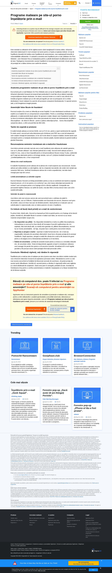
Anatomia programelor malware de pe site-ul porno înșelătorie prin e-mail (34, 71)
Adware (85, 359)
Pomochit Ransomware (24, 355)
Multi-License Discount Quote (67, 3)
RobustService (83, 102)
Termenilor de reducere (29, 461)
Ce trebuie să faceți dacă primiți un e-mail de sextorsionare (29, 81)
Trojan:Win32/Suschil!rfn (85, 58)
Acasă (26, 3)
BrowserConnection (85, 355)
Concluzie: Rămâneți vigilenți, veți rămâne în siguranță (28, 83)
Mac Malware (78, 359)
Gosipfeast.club (51, 355)
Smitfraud (81, 55)
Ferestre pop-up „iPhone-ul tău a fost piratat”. (85, 408)
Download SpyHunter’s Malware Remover (41, 37)
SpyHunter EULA (90, 518)
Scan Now (88, 21)
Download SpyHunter (34, 309)
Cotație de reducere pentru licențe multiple (58, 309)
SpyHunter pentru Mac (53, 520)
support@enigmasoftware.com (64, 483)
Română (87, 3)
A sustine (50, 3)
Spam (31, 8)
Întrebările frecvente (65, 451)
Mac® (62, 41)
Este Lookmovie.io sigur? (85, 119)
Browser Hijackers (60, 359)
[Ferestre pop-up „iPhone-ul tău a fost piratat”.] (87, 395)
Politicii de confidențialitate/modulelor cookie (73, 505)
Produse (34, 3)
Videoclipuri (32, 522)
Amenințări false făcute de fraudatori (23, 73)
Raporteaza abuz (71, 526)
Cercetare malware (42, 3)
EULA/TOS (84, 459)
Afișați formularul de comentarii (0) (21, 324)
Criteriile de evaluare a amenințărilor (34, 506)
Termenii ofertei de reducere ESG (92, 536)
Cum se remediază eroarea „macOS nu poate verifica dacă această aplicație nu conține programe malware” (89, 129)
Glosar (31, 524)
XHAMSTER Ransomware (86, 40)
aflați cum (53, 461)
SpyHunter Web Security (16, 520)
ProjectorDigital (83, 99)
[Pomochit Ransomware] (24, 345)
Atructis (81, 64)
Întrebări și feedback (72, 524)
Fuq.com (81, 44)
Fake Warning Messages (51, 399)
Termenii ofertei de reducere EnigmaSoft (92, 532)
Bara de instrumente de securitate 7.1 (88, 61)
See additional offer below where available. (34, 44)
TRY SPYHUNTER (83, 563)
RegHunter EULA (90, 520)
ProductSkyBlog (83, 108)
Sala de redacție (71, 518)
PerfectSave (82, 105)
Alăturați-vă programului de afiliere (73, 521)
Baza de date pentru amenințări (19, 8)
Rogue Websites (48, 359)
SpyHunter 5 (51, 518)
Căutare (79, 3)
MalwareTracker (33, 520)
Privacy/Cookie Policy (58, 44)
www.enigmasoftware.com (24, 474)
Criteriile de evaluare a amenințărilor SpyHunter (44, 544)
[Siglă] (15, 3)
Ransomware (15, 359)
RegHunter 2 (14, 522)
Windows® (56, 41)
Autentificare (98, 3)
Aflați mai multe (41, 570)
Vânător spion (14, 518)
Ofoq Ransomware (84, 78)
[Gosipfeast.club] (56, 345)
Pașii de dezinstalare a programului (23, 544)
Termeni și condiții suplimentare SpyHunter (67, 544)
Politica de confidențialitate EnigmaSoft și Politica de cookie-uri (93, 524)
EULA (48, 44)
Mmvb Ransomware (84, 75)
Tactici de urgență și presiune (20, 76)
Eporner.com (82, 37)
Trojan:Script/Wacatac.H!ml (86, 67)
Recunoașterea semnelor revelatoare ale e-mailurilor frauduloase (31, 78)
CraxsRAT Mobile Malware (86, 47)
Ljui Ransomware (83, 87)
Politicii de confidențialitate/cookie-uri (63, 496)
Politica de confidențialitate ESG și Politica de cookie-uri (93, 528)
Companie (58, 3)
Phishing (14, 396)
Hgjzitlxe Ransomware (85, 84)
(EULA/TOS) (60, 505)
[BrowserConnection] (87, 345)
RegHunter (50, 524)
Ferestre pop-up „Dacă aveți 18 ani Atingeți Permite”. (55, 393)
